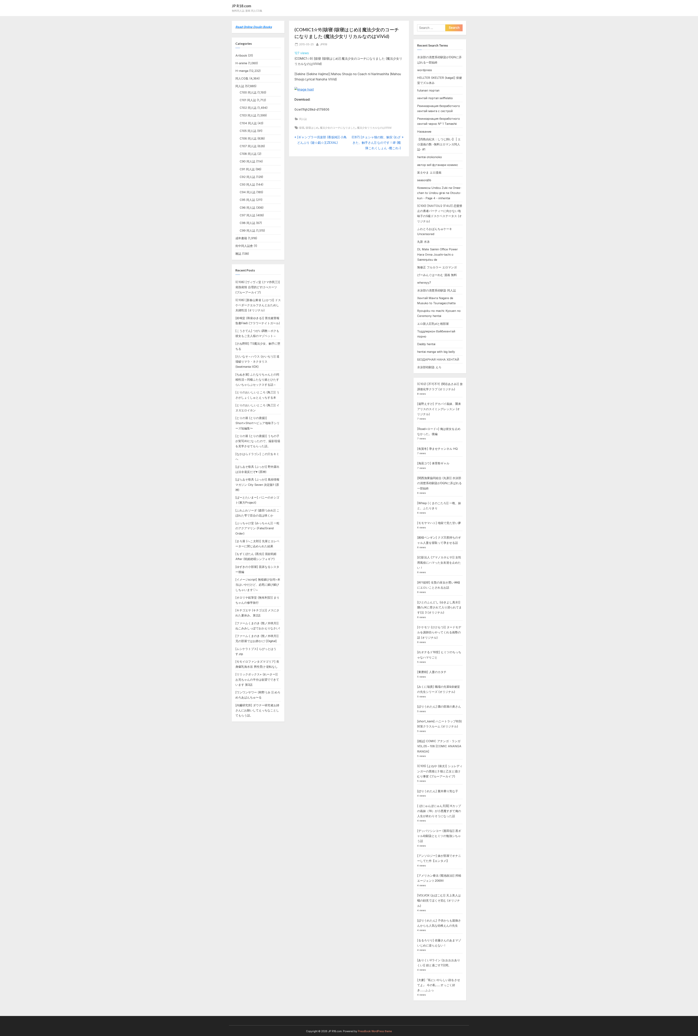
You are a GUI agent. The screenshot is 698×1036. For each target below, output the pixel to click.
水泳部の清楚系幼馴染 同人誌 (436, 290)
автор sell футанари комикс (437, 165)
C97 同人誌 (247, 215)
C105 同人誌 (248, 131)
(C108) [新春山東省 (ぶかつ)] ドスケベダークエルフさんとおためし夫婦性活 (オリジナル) (258, 305)
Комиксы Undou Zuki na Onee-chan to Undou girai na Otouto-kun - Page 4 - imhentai (439, 193)
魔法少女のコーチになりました (338, 127)
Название (424, 131)
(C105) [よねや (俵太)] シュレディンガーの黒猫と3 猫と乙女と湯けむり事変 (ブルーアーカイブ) (439, 771)
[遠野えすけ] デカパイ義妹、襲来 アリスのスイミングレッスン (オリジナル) (439, 409)
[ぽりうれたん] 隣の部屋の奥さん (439, 706)
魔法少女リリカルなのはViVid (374, 127)
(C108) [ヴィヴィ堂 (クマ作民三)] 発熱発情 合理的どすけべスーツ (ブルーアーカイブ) (257, 287)
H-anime (241, 63)
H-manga (241, 71)
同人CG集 (241, 78)
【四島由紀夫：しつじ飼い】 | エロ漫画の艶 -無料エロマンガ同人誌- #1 (439, 144)
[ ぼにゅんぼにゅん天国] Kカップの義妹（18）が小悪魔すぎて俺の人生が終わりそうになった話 (439, 811)
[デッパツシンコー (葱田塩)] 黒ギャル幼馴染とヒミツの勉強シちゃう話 (439, 836)
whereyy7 (424, 282)
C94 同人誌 (247, 192)
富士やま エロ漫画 (429, 172)
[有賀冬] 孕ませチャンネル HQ (437, 448)
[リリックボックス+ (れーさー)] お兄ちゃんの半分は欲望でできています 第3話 (257, 679)
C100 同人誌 (248, 92)
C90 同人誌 (247, 161)
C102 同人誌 (248, 108)
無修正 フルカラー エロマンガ (437, 267)
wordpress (424, 70)
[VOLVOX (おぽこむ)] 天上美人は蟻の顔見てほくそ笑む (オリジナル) (439, 901)
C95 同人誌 (247, 200)
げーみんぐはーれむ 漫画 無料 (437, 275)
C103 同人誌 (248, 115)
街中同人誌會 (244, 246)
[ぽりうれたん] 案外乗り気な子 (437, 791)
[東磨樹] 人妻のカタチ (431, 672)
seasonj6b (424, 180)
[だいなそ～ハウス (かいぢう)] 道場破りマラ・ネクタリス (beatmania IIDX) (257, 362)
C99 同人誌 (247, 230)
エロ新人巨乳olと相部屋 (433, 324)
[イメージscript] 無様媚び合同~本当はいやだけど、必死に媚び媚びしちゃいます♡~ (257, 585)
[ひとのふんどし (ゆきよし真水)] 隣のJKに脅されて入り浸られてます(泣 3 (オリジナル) (439, 607)
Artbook (241, 55)
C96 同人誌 (247, 207)
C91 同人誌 (247, 169)
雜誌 (238, 253)
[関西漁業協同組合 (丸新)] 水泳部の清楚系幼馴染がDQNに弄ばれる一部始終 (439, 483)
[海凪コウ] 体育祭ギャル (433, 463)
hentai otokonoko (429, 157)
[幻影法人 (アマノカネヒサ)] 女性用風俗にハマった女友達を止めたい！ (439, 562)
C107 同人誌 (248, 146)
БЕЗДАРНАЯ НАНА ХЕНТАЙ (438, 359)
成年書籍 (241, 238)
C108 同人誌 (248, 154)
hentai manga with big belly (436, 352)
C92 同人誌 (247, 177)
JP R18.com (241, 6)
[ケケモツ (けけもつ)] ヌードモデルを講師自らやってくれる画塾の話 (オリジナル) (439, 632)
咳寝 (301, 127)
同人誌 (303, 118)
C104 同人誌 (248, 123)
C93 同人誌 (247, 184)
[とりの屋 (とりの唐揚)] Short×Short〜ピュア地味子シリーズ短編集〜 (257, 423)
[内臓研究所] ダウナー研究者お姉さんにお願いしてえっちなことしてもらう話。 (257, 710)
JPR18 (323, 44)
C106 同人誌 (248, 138)
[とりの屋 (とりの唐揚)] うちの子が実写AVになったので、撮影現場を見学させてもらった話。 (257, 441)
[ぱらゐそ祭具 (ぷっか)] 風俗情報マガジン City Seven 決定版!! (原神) (257, 485)
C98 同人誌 (247, 223)
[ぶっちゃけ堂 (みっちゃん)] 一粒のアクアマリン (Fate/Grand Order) (257, 528)
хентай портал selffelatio (435, 98)
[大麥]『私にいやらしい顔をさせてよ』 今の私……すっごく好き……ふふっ (438, 985)
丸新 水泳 (423, 241)
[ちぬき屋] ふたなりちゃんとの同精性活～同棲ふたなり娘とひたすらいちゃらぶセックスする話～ (257, 380)
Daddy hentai (426, 344)
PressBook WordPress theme (375, 1031)
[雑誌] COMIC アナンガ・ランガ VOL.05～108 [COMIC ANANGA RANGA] (439, 746)
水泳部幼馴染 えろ (429, 367)
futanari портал (428, 90)
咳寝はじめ (312, 127)
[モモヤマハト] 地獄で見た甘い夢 (439, 523)
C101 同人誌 (248, 100)
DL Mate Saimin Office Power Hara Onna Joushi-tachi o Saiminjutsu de (437, 254)
